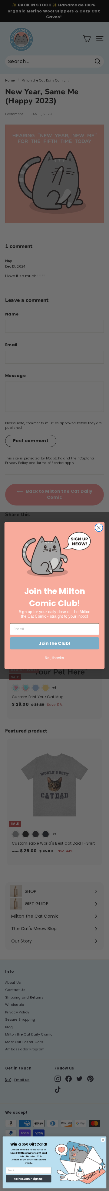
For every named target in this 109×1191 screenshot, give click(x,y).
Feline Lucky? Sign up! (28, 1179)
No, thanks (54, 657)
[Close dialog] (99, 528)
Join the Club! (54, 643)
